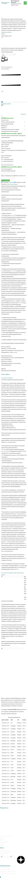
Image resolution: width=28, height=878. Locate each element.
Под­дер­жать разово (6, 103)
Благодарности (3, 867)
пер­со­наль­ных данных (12, 184)
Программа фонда (4, 841)
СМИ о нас (2, 839)
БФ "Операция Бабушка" (15, 1)
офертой (11, 182)
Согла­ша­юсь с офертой (7, 377)
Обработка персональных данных (8, 871)
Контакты (2, 843)
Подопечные (3, 849)
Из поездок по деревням (6, 851)
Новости (2, 838)
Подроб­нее (4, 32)
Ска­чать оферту (5, 374)
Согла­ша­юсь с (8, 182)
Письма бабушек (4, 853)
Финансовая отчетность (5, 836)
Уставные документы (5, 869)
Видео (1, 845)
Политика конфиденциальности (7, 873)
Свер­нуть (9, 32)
